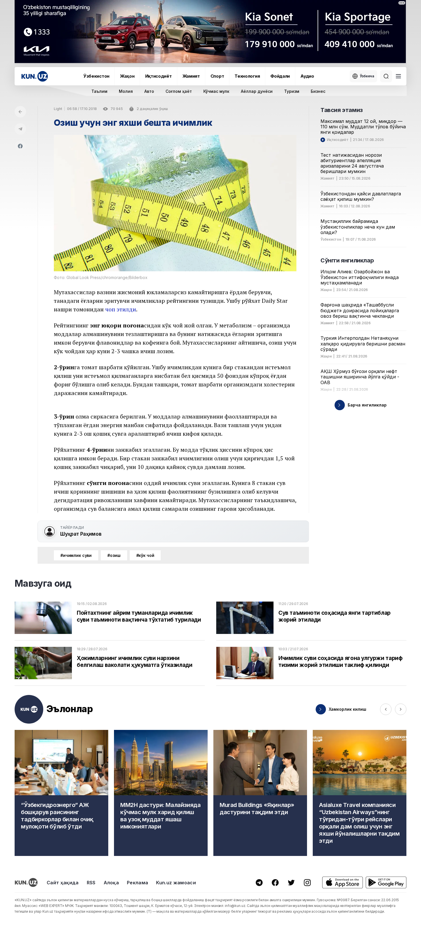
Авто (149, 91)
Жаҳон (127, 76)
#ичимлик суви (76, 555)
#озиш (113, 555)
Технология (247, 76)
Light (58, 109)
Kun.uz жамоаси (176, 882)
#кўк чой (145, 555)
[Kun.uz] (34, 76)
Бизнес (318, 91)
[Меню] (398, 76)
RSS (91, 882)
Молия (126, 91)
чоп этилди (120, 309)
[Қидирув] (386, 76)
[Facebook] (20, 146)
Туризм (291, 91)
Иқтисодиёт (158, 76)
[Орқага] (20, 111)
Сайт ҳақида (63, 882)
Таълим (99, 91)
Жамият (191, 76)
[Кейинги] (400, 709)
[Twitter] (291, 882)
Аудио (307, 76)
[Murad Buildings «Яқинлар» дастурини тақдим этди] (260, 793)
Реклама (137, 882)
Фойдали (280, 76)
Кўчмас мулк (216, 91)
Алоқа (111, 882)
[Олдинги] (386, 709)
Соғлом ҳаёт (179, 91)
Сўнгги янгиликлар (347, 260)
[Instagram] (307, 882)
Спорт (217, 76)
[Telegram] (20, 129)
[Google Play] (386, 882)
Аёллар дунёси (257, 91)
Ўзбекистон (96, 76)
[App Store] (342, 882)
